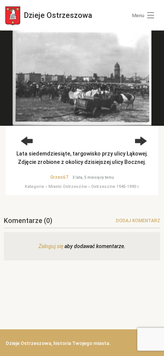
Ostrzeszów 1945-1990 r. (115, 186)
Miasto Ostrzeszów (67, 186)
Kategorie (34, 186)
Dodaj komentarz (138, 220)
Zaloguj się (51, 246)
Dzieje (57, 15)
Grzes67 (59, 177)
